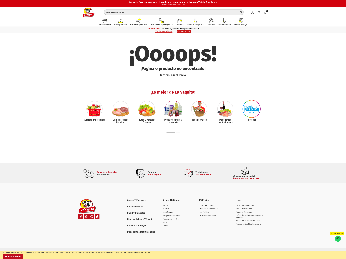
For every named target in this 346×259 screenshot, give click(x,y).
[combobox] (173, 12)
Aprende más (144, 252)
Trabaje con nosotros (171, 219)
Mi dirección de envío (208, 216)
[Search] (240, 12)
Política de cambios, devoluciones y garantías (249, 216)
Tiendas (166, 226)
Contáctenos (168, 212)
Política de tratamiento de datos (248, 221)
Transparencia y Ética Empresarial (248, 224)
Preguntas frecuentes (171, 216)
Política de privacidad (244, 209)
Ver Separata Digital (163, 31)
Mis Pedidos (204, 212)
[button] (170, 132)
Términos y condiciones (245, 205)
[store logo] (88, 12)
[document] (173, 255)
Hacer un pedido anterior (209, 209)
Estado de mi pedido (207, 205)
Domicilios (167, 209)
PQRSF (165, 205)
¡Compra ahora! (183, 31)
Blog (165, 222)
